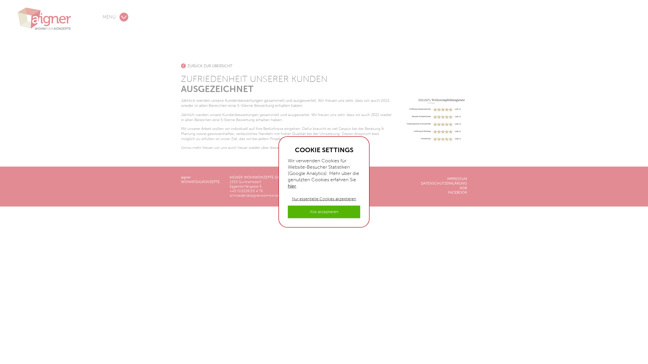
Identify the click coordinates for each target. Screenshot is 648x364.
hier (292, 186)
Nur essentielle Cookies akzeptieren (324, 198)
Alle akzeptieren (324, 212)
